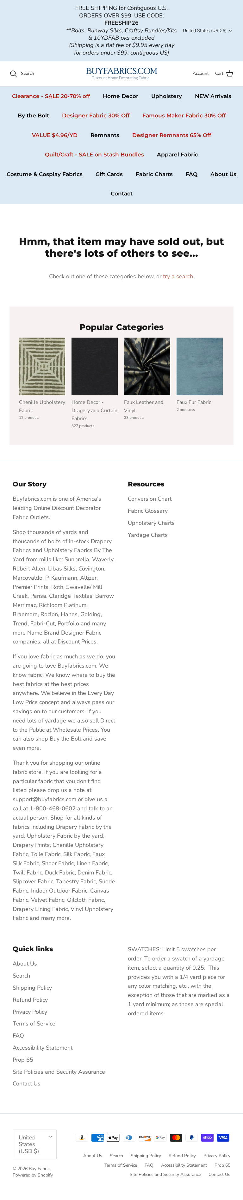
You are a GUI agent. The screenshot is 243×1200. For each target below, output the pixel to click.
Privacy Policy (30, 1012)
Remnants (104, 135)
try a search (178, 276)
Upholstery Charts (151, 523)
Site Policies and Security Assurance (59, 1072)
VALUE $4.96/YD (55, 135)
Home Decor (120, 96)
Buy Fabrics (40, 1169)
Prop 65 (23, 1060)
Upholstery (166, 96)
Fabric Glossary (148, 511)
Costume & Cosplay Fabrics (45, 174)
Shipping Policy (32, 988)
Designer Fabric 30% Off (95, 115)
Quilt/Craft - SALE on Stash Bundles (94, 154)
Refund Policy (30, 1000)
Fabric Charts (154, 174)
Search (21, 975)
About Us (223, 174)
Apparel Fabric (177, 154)
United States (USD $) (205, 31)
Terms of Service (34, 1023)
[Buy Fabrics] (121, 74)
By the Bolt (33, 115)
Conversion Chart (149, 499)
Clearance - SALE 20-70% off (51, 96)
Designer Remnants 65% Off (171, 135)
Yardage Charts (148, 535)
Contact (122, 193)
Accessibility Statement (42, 1048)
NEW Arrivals (213, 96)
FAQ (191, 174)
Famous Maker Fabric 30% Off (184, 115)
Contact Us (26, 1083)
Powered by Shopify (33, 1175)
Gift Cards (109, 174)
